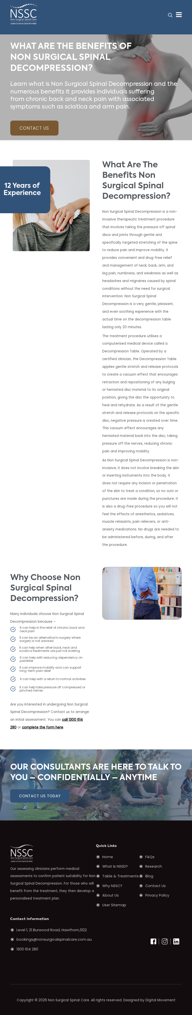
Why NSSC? (112, 885)
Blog (149, 876)
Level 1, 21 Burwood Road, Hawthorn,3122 (51, 929)
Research (153, 866)
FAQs (149, 856)
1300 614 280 (27, 949)
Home (107, 856)
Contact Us (34, 128)
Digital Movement (161, 1000)
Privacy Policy (157, 895)
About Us (110, 895)
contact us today (40, 796)
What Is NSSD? (115, 866)
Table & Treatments (120, 876)
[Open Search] (170, 15)
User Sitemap (114, 905)
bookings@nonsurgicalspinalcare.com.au (54, 939)
